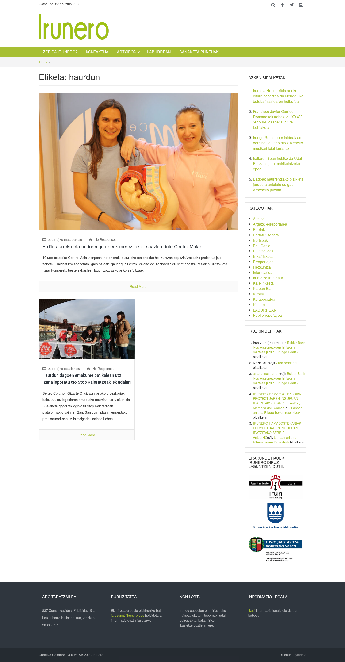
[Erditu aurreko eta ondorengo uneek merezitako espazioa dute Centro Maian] (138, 160)
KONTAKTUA (97, 51)
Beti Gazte (261, 245)
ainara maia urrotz (266, 373)
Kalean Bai (262, 288)
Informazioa (262, 272)
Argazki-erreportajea (270, 224)
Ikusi (251, 610)
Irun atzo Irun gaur (268, 278)
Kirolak (259, 293)
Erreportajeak (264, 261)
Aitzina (258, 218)
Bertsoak (260, 240)
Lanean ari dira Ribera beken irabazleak (278, 410)
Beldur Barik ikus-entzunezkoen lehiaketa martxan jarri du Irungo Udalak (279, 347)
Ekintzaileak (263, 251)
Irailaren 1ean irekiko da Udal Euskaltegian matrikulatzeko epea (277, 164)
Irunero (97, 654)
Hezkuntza (262, 267)
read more (138, 286)
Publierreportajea (267, 315)
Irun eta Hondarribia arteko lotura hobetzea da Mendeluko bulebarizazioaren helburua (278, 96)
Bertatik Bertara (266, 235)
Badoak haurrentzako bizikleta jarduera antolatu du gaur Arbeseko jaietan (278, 184)
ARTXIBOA (126, 51)
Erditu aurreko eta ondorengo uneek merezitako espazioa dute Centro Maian (122, 246)
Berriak (259, 229)
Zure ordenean (287, 362)
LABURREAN (159, 51)
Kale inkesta (263, 283)
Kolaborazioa (264, 299)
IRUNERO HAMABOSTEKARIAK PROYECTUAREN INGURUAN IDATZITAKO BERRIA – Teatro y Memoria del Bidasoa (277, 400)
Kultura (259, 304)
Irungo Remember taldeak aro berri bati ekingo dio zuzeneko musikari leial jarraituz (278, 143)
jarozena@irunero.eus (127, 615)
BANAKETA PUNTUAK (199, 51)
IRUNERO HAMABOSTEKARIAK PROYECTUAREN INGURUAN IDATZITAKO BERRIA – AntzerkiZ (277, 430)
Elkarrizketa (263, 256)
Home (43, 62)
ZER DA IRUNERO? (60, 51)
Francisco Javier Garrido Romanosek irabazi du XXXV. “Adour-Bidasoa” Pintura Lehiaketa (278, 119)
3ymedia (300, 654)
